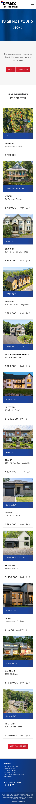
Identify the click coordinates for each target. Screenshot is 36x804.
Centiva (21, 801)
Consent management (18, 798)
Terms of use (28, 797)
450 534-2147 (11, 770)
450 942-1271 (11, 772)
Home (10, 69)
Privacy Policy (18, 797)
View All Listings (18, 746)
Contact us (23, 69)
